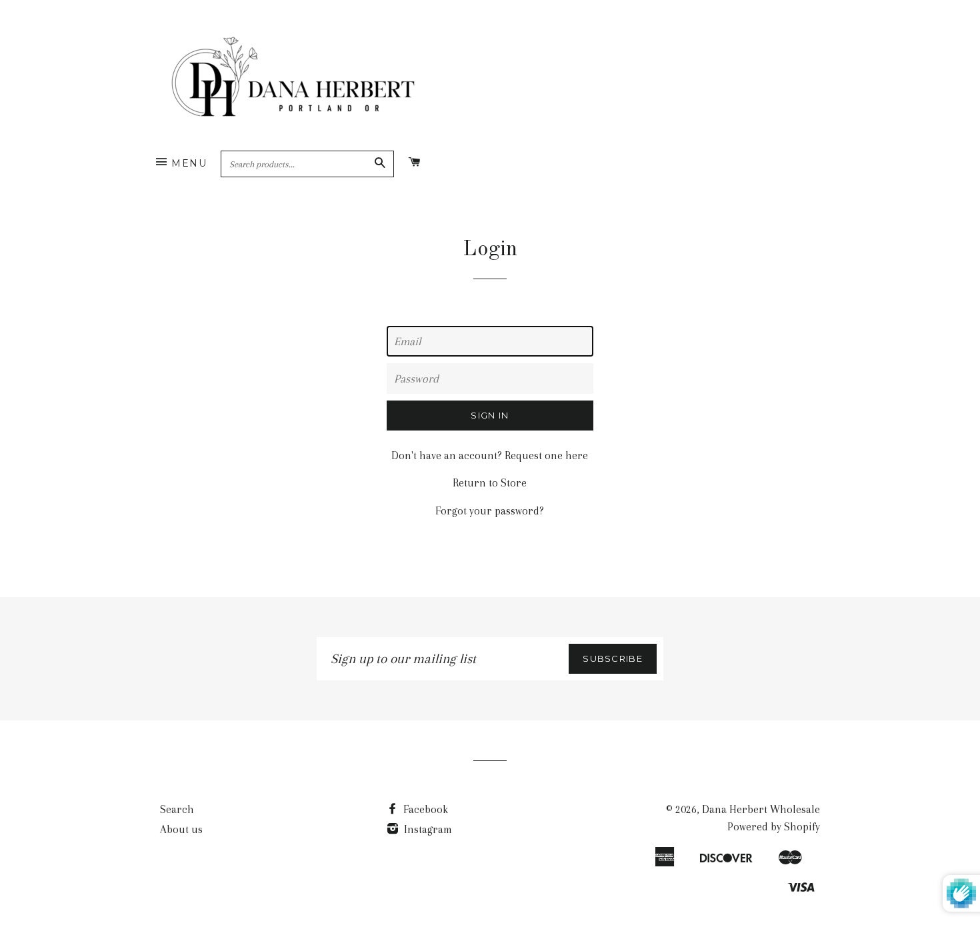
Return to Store (490, 482)
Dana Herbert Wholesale (761, 809)
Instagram (426, 829)
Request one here (546, 455)
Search (177, 809)
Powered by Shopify (773, 826)
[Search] (379, 164)
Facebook (424, 809)
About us (181, 829)
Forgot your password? (489, 510)
